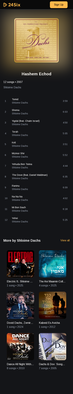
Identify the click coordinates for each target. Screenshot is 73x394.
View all (65, 240)
